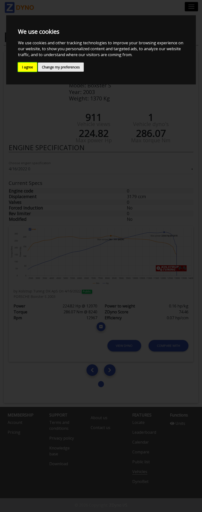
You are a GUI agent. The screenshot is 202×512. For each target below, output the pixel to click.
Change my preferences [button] (61, 67)
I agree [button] (27, 67)
